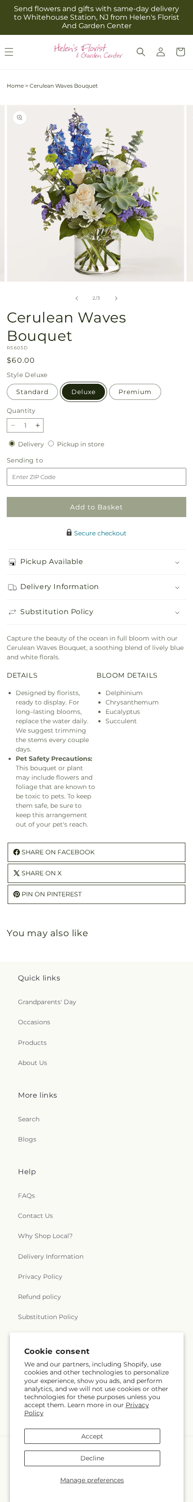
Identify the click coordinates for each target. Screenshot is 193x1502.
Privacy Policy (40, 1277)
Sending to (38, 460)
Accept (92, 1436)
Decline (92, 1458)
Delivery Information (50, 1256)
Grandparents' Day (47, 1002)
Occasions (34, 1022)
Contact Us (35, 1216)
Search (28, 1119)
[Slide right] (116, 298)
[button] (141, 52)
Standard (32, 392)
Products (32, 1043)
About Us (32, 1063)
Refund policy (39, 1297)
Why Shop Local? (45, 1236)
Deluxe (83, 392)
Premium (135, 392)
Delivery (32, 444)
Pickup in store (80, 444)
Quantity (21, 411)
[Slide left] (77, 298)
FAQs (26, 1196)
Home (15, 85)
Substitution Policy (48, 1317)
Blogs (27, 1139)
